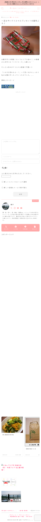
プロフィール (12, 515)
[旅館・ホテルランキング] (20, 496)
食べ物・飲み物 (14, 17)
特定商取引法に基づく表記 (17, 516)
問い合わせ (29, 516)
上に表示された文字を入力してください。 (17, 173)
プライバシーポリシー (24, 515)
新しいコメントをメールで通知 (15, 182)
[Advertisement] (20, 115)
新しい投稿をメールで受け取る (15, 187)
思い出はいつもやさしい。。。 (20, 8)
